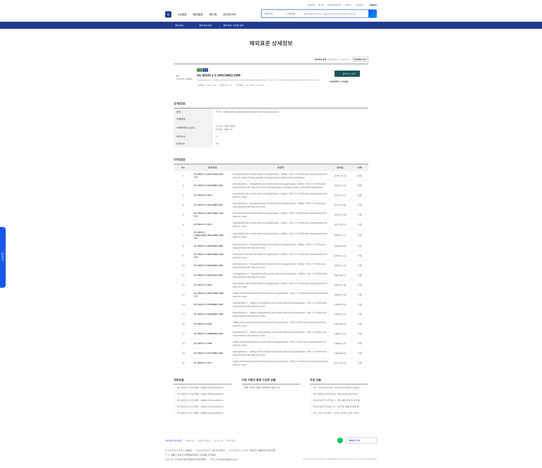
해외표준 (198, 14)
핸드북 (213, 14)
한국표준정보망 (181, 5)
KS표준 (182, 14)
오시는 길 (218, 440)
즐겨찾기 (330, 74)
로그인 (321, 5)
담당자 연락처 (204, 440)
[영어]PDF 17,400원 (339, 81)
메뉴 (168, 14)
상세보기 (229, 175)
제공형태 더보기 (360, 59)
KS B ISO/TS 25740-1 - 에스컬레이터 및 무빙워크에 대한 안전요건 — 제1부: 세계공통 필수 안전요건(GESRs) (337, 400)
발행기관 (268, 13)
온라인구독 (229, 14)
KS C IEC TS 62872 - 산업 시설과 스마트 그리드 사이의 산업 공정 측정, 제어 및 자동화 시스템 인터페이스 (337, 412)
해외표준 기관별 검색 (233, 25)
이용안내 (359, 5)
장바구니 (348, 5)
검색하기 (372, 13)
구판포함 (291, 13)
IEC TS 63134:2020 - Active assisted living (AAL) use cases (337, 387)
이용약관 (189, 440)
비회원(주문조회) (334, 5)
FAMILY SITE (354, 440)
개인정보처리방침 (173, 440)
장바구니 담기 (349, 73)
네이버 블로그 (340, 440)
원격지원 (230, 440)
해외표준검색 (205, 25)
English (373, 5)
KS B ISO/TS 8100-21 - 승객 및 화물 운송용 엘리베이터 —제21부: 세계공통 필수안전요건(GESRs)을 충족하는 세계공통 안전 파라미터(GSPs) (337, 406)
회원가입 (311, 5)
